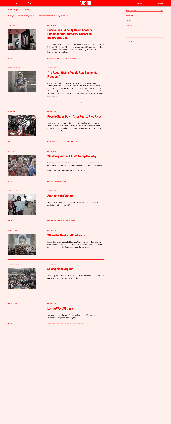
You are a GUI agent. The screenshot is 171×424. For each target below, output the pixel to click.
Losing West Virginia (60, 308)
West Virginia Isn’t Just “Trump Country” (72, 156)
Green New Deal (76, 102)
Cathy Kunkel (51, 25)
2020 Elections (52, 181)
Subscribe (140, 3)
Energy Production (63, 102)
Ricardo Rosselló (71, 141)
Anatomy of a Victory (60, 196)
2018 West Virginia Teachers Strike (58, 220)
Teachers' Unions (76, 294)
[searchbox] (144, 10)
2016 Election (51, 324)
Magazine (160, 3)
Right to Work (79, 324)
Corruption (51, 141)
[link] (30, 3)
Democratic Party (63, 324)
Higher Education (53, 58)
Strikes (73, 220)
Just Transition (87, 102)
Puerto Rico (60, 141)
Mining (72, 324)
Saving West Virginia (60, 269)
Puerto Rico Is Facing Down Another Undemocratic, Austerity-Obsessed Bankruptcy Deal (69, 34)
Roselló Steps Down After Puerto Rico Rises (74, 116)
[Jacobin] (85, 3)
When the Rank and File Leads (66, 235)
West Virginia (98, 102)
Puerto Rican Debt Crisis (68, 58)
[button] (5, 3)
